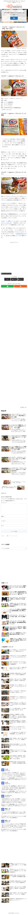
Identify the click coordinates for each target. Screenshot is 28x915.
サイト (2, 525)
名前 (2, 516)
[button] (25, 548)
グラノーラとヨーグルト (6, 273)
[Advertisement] (14, 257)
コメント (4, 502)
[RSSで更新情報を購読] (20, 286)
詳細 (14, 18)
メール (3, 521)
